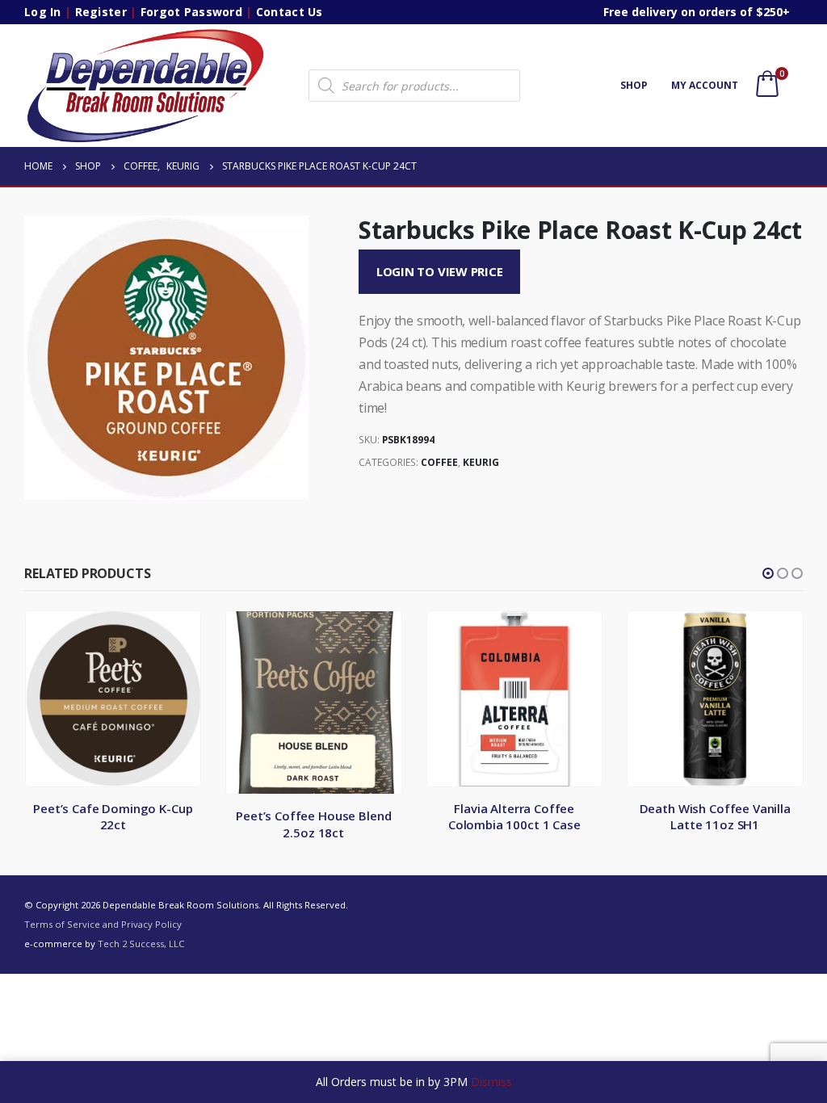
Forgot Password (191, 11)
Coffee (439, 462)
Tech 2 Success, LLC (141, 943)
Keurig (481, 462)
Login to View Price (439, 271)
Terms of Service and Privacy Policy (103, 924)
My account (704, 85)
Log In (42, 11)
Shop (634, 85)
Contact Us (289, 11)
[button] (768, 573)
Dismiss (491, 1081)
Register (101, 11)
